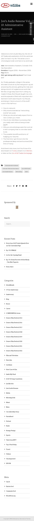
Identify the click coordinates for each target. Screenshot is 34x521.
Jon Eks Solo (10, 384)
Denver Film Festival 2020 (14, 341)
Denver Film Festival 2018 (14, 332)
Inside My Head (11, 374)
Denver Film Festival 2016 (14, 322)
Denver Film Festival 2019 (14, 337)
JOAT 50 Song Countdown (14, 379)
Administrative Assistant (11, 165)
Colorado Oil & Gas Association (11, 168)
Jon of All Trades (26, 168)
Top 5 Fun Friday (11, 444)
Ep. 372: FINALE (11, 250)
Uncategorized (10, 459)
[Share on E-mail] (26, 185)
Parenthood (9, 416)
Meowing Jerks (10, 398)
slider (26, 171)
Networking (19, 171)
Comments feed (11, 491)
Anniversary (10, 294)
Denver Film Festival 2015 (14, 318)
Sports (8, 435)
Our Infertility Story (12, 412)
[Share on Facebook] (13, 185)
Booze (8, 304)
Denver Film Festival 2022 (14, 351)
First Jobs (9, 360)
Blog (7, 299)
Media (8, 393)
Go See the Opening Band (14, 255)
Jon (15, 34)
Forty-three (9, 267)
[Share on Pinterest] (19, 185)
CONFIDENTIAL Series (13, 313)
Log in (8, 482)
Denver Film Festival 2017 (14, 327)
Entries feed (10, 486)
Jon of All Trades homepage (22, 153)
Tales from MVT (11, 440)
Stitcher (29, 151)
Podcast (8, 421)
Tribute (8, 454)
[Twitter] (16, 185)
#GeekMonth (10, 285)
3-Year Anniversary (12, 290)
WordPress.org (10, 496)
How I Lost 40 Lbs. (11, 369)
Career (8, 308)
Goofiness (9, 365)
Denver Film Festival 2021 (14, 346)
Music (8, 402)
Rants (8, 426)
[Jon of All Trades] (10, 6)
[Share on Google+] (23, 185)
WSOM (8, 463)
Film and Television (12, 355)
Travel (8, 449)
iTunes (14, 151)
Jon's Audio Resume (25, 34)
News (7, 407)
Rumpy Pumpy (10, 430)
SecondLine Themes (25, 518)
